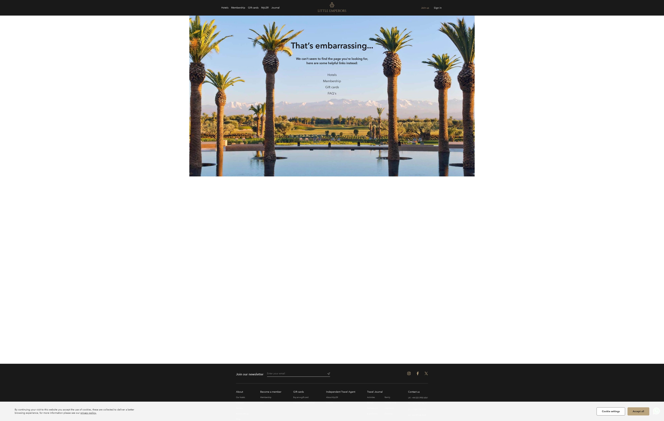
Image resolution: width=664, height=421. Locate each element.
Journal (275, 7)
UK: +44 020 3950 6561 (418, 398)
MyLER (265, 7)
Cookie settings (611, 411)
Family (387, 397)
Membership (238, 7)
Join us (425, 7)
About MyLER (332, 397)
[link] (332, 75)
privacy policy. (88, 412)
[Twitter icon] (426, 373)
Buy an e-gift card (300, 397)
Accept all (638, 411)
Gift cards (253, 7)
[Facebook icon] (417, 373)
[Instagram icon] (409, 373)
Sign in (438, 7)
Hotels (224, 7)
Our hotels (240, 397)
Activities (371, 397)
